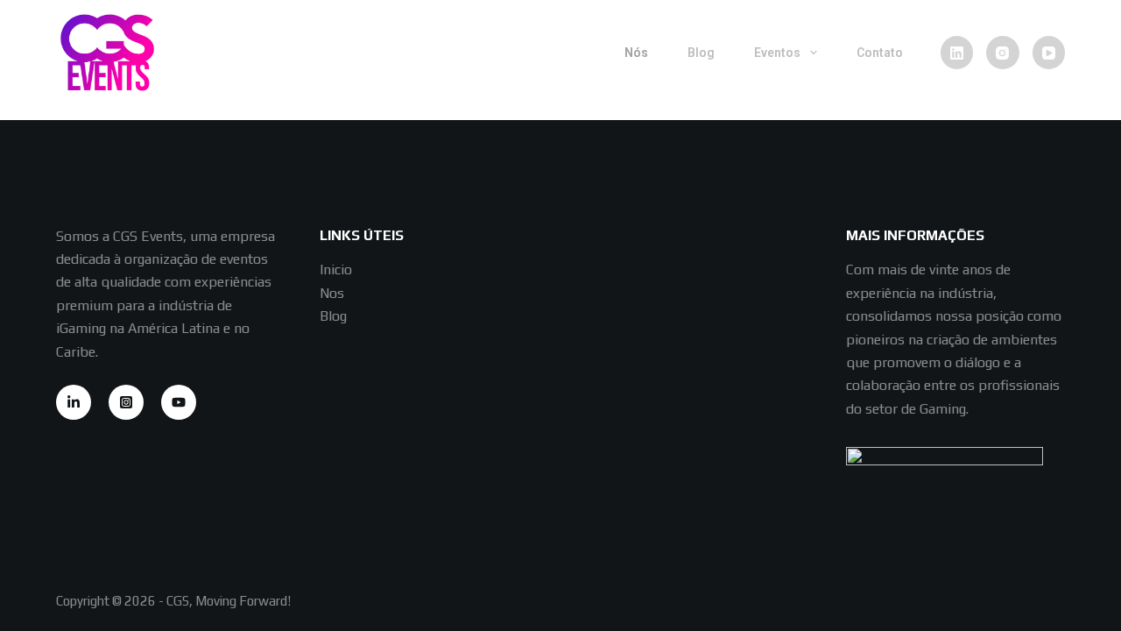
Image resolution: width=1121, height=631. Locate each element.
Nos (332, 293)
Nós (636, 53)
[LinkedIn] (957, 52)
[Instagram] (1002, 52)
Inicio (336, 269)
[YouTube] (1049, 52)
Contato (880, 53)
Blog (701, 53)
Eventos (777, 53)
